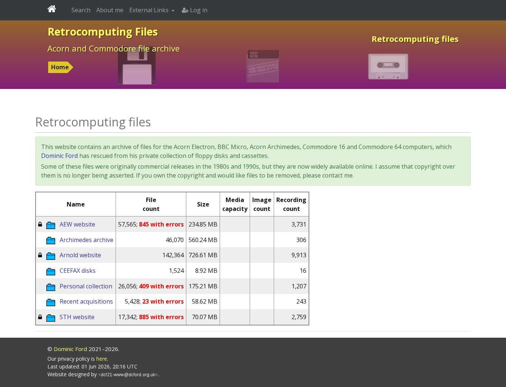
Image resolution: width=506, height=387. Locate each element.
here (101, 358)
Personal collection (86, 286)
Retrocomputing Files (102, 31)
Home (60, 67)
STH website (77, 317)
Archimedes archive (86, 240)
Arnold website (80, 255)
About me (109, 10)
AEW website (77, 224)
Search (80, 10)
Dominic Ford (59, 156)
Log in (198, 10)
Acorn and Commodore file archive (113, 48)
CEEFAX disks (78, 271)
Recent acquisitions (86, 301)
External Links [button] (149, 10)
